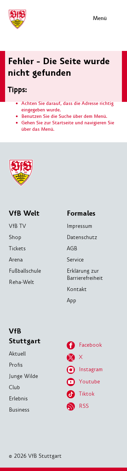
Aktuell (17, 353)
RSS (84, 406)
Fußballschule (25, 270)
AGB (72, 248)
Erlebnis (18, 398)
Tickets (17, 248)
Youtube (89, 381)
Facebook (90, 344)
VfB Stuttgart (25, 336)
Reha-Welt (21, 282)
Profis (16, 364)
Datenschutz (82, 237)
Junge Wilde (23, 376)
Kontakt (77, 289)
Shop (15, 237)
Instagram (91, 369)
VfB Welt (24, 213)
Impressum (79, 226)
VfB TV (17, 226)
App (71, 300)
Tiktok (86, 393)
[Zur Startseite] (17, 28)
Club (14, 387)
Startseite (62, 123)
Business (19, 409)
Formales (81, 213)
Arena (16, 259)
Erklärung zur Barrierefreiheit (85, 274)
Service (75, 259)
